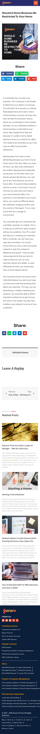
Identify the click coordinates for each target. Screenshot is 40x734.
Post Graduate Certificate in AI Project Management (18, 682)
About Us (10, 720)
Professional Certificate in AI (11, 629)
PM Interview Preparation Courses (13, 654)
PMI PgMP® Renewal (9, 670)
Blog (3, 720)
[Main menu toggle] (36, 3)
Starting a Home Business (13, 494)
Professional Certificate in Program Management (17, 651)
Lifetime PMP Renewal (9, 639)
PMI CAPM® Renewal (9, 673)
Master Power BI (7, 633)
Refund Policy (17, 722)
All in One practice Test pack (11, 636)
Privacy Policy (6, 722)
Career (28, 720)
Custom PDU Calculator (26, 673)
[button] (7, 74)
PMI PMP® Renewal (8, 667)
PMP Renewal (6, 647)
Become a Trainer (7, 728)
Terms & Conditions (8, 725)
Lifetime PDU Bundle (24, 667)
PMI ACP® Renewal (24, 670)
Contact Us (19, 720)
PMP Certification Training (10, 657)
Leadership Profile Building (10, 698)
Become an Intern (23, 725)
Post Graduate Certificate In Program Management (18, 685)
